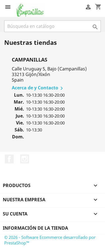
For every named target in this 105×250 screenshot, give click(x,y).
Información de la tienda (35, 228)
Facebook (9, 159)
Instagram (24, 159)
